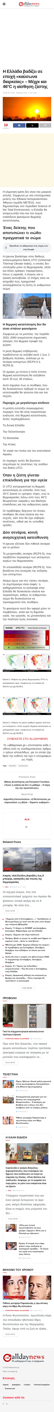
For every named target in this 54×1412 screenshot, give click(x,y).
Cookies (27, 1385)
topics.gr (14, 1371)
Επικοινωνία (10, 1389)
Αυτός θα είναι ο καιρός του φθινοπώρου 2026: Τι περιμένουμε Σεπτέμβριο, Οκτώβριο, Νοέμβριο (27, 959)
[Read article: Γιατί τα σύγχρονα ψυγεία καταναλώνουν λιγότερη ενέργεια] (27, 1016)
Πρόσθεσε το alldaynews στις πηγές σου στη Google (29, 247)
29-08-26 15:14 (19, 1190)
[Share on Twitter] (32, 125)
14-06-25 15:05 (9, 93)
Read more (11, 911)
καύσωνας (23, 766)
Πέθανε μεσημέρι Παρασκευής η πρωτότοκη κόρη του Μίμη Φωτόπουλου (31, 1120)
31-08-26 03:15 (37, 1310)
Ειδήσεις (12, 1162)
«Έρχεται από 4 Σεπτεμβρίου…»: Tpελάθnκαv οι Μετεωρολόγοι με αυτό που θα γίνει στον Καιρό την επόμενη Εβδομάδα (28, 921)
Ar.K (27, 819)
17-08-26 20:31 (37, 1038)
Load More (27, 988)
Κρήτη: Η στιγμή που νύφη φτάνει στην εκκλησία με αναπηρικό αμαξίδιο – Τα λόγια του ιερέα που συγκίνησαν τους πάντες (33, 1248)
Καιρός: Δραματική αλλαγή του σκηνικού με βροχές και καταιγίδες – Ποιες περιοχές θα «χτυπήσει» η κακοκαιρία (26, 978)
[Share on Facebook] (19, 125)
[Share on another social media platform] (45, 125)
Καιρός (8, 869)
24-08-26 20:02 (25, 1237)
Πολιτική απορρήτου (42, 1385)
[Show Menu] (4, 4)
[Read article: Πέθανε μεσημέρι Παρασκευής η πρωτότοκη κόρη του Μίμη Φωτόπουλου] (8, 1120)
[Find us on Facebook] (3, 1404)
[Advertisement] (27, 38)
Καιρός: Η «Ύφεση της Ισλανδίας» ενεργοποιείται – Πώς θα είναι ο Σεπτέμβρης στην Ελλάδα (26, 969)
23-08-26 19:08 (25, 1258)
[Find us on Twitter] (7, 1404)
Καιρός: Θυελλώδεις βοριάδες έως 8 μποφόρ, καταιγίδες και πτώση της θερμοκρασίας (23, 878)
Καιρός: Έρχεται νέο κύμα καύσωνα (22, 934)
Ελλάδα (12, 766)
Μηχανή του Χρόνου (14, 1297)
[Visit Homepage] (29, 4)
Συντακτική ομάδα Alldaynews (17, 1038)
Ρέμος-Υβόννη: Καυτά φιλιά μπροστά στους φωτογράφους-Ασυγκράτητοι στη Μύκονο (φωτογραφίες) (33, 1084)
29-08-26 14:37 (16, 887)
